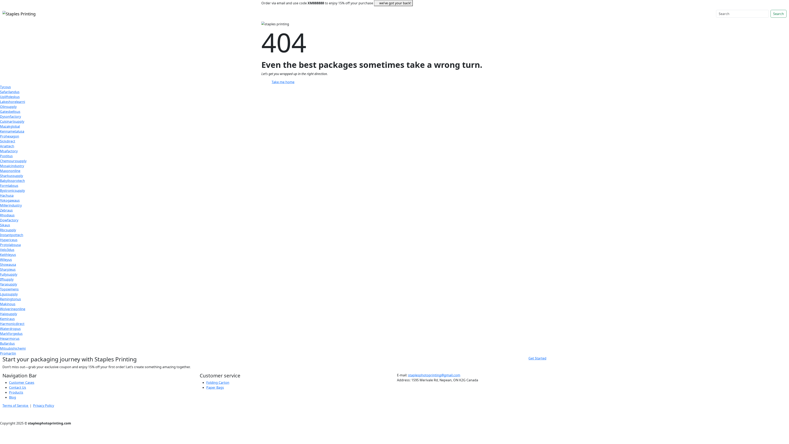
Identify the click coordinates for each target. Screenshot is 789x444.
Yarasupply (8, 284)
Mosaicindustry (12, 166)
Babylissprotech (12, 180)
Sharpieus (8, 269)
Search (778, 14)
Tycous (5, 87)
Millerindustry (11, 205)
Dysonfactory (10, 116)
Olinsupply (8, 106)
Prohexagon (9, 136)
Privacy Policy (43, 405)
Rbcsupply (8, 230)
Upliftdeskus (10, 97)
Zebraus (6, 210)
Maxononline (10, 171)
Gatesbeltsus (10, 111)
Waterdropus (10, 328)
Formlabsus (9, 185)
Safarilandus (10, 92)
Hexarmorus (10, 338)
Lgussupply (9, 294)
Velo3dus (7, 249)
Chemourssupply (13, 161)
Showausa (8, 264)
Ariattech (7, 146)
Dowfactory (9, 220)
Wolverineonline (12, 309)
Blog (12, 397)
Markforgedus (11, 333)
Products (16, 392)
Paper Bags (215, 387)
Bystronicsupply (12, 190)
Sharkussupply (11, 175)
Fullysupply (8, 274)
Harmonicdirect (12, 323)
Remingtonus (10, 299)
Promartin (8, 353)
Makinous (7, 304)
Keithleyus (8, 254)
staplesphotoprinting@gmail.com (434, 375)
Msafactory (9, 151)
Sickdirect (7, 141)
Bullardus (7, 343)
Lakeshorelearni (12, 101)
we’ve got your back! (395, 3)
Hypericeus (8, 240)
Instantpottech (11, 235)
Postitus (6, 156)
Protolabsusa (10, 245)
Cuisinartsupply (12, 121)
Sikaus (5, 225)
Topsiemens (9, 289)
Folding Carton (217, 382)
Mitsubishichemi (13, 348)
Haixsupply (8, 314)
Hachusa (7, 195)
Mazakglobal (10, 126)
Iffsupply (7, 279)
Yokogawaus (10, 200)
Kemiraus (7, 319)
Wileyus (6, 259)
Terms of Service (15, 405)
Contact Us (17, 387)
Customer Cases (21, 382)
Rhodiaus (7, 215)
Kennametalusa (12, 131)
